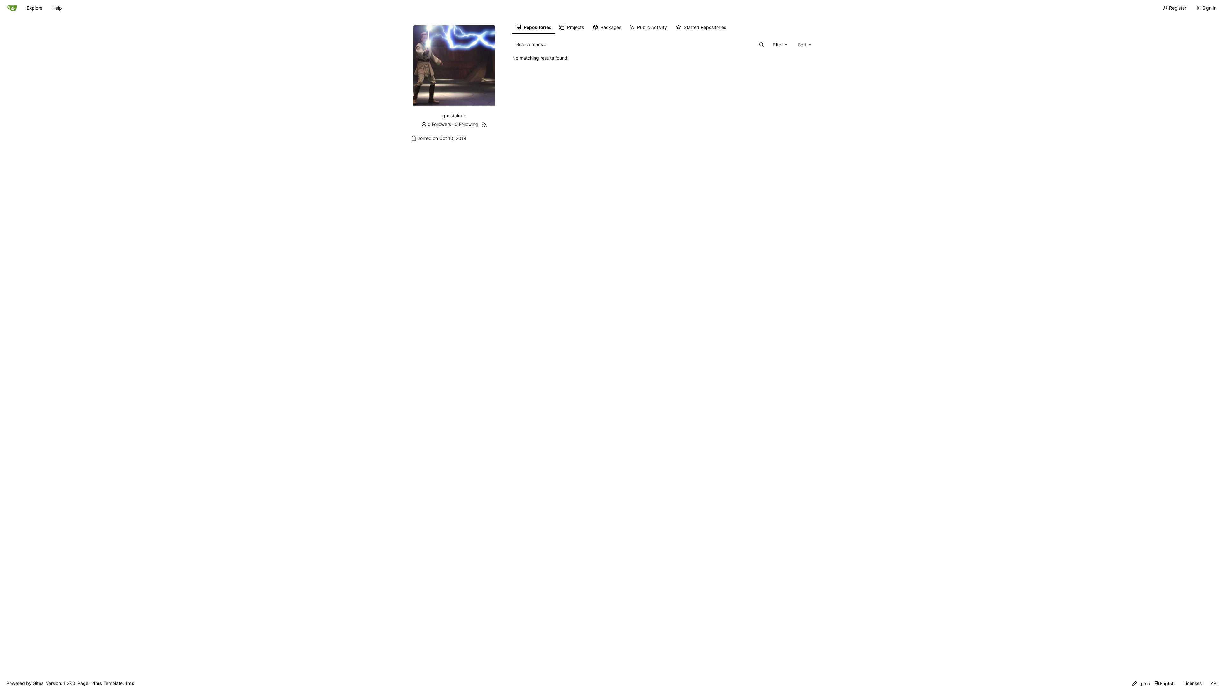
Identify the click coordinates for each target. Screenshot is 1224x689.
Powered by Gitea (25, 683)
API (1214, 683)
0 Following (466, 124)
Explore (34, 8)
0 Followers (439, 124)
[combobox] (780, 44)
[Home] (12, 8)
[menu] (1141, 683)
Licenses (1193, 683)
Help (57, 8)
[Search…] (762, 44)
